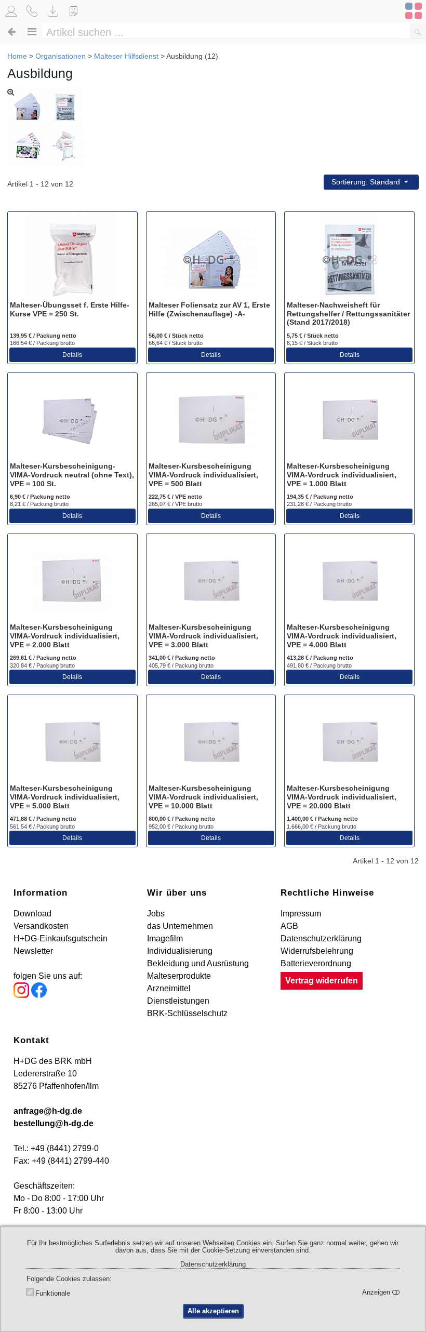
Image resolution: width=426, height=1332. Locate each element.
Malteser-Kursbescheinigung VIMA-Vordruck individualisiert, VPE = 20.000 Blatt (341, 797)
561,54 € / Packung (42, 826)
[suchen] (417, 30)
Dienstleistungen (178, 1000)
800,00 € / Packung (182, 819)
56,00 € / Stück (176, 335)
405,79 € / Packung (181, 665)
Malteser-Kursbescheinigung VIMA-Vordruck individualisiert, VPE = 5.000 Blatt (64, 797)
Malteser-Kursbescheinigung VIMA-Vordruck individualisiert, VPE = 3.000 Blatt (203, 636)
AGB (289, 926)
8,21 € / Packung (39, 504)
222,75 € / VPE (175, 497)
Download (32, 913)
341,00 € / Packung (182, 658)
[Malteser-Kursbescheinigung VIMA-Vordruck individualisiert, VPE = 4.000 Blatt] (349, 582)
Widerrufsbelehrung (317, 951)
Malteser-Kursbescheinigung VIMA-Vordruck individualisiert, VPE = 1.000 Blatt (341, 475)
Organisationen (60, 56)
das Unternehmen (180, 926)
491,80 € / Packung (319, 665)
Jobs (156, 913)
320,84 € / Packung (42, 665)
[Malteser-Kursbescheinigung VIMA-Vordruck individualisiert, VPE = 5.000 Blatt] (72, 743)
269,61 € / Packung (43, 658)
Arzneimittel (169, 988)
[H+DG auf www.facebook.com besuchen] (39, 995)
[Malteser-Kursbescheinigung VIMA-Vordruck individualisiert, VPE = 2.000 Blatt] (72, 582)
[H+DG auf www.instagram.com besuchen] (21, 995)
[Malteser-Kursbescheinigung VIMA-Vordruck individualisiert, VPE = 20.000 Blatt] (349, 743)
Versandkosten (41, 926)
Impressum (301, 913)
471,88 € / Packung (43, 819)
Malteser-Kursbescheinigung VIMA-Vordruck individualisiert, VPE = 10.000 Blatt (203, 797)
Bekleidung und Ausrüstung (198, 963)
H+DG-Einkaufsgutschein (61, 938)
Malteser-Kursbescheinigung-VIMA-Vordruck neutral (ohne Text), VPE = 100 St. (72, 475)
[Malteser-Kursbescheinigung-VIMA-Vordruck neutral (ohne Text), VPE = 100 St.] (72, 421)
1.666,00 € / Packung (321, 826)
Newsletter (33, 951)
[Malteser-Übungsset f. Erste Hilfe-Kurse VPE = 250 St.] (72, 259)
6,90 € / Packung (40, 497)
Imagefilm (165, 938)
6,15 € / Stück (312, 343)
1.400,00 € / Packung (322, 819)
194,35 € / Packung (320, 497)
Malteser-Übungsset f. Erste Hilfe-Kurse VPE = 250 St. (69, 309)
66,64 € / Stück (176, 343)
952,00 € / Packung (181, 826)
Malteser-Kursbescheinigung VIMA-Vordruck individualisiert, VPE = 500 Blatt (203, 475)
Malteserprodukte (179, 975)
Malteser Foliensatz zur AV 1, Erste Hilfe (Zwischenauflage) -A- (209, 309)
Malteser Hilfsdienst (126, 56)
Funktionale (52, 1293)
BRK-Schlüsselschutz (187, 1013)
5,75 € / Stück (313, 335)
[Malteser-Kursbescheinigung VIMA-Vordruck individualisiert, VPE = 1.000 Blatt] (349, 421)
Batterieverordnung (316, 963)
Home (17, 56)
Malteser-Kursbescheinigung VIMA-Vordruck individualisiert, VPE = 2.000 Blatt (64, 636)
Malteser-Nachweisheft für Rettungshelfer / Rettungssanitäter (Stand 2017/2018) (348, 314)
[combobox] (371, 182)
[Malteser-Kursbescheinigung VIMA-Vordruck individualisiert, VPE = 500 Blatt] (211, 421)
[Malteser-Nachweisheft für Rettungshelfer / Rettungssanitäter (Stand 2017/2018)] (349, 259)
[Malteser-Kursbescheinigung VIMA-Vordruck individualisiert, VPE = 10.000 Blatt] (211, 743)
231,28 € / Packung (319, 504)
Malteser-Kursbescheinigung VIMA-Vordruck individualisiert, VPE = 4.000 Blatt (341, 636)
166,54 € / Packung (42, 343)
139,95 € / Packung (43, 335)
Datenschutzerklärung (321, 938)
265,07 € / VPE (175, 504)
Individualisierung (179, 951)
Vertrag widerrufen (321, 980)
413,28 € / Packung (320, 658)
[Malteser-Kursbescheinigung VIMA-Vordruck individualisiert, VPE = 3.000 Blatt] (211, 582)
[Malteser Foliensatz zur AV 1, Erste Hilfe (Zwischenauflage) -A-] (211, 259)
